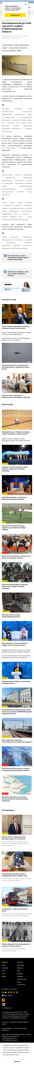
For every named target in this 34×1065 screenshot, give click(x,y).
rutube (14, 992)
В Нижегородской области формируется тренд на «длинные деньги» (16, 943)
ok (11, 992)
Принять (17, 1061)
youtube (6, 992)
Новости (5, 962)
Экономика (20, 965)
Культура (19, 973)
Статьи (4, 965)
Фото (3, 970)
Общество (20, 968)
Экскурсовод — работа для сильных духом (15, 908)
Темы (3, 973)
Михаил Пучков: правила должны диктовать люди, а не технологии (14, 836)
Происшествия (21, 979)
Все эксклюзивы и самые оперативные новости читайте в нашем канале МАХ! (18, 257)
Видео (4, 976)
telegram (8, 992)
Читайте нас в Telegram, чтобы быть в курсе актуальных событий (18, 273)
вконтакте (3, 992)
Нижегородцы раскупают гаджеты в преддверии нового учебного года (14, 873)
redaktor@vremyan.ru (12, 1040)
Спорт (19, 970)
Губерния (20, 976)
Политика (20, 962)
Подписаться (15, 15)
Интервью (5, 968)
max (17, 992)
